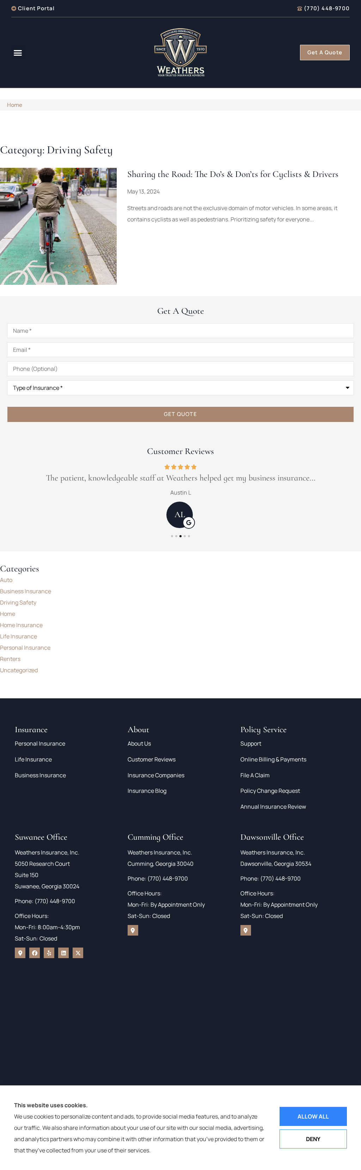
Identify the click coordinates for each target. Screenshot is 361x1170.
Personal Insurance (40, 743)
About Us (139, 743)
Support (250, 743)
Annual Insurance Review (273, 806)
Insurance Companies (156, 775)
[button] (18, 52)
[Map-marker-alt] (20, 953)
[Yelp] (49, 953)
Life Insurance (33, 759)
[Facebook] (34, 953)
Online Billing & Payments (273, 759)
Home (14, 105)
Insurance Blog (147, 791)
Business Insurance (40, 775)
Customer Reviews (152, 759)
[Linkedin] (63, 953)
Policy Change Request (270, 791)
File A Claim (255, 775)
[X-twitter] (78, 953)
